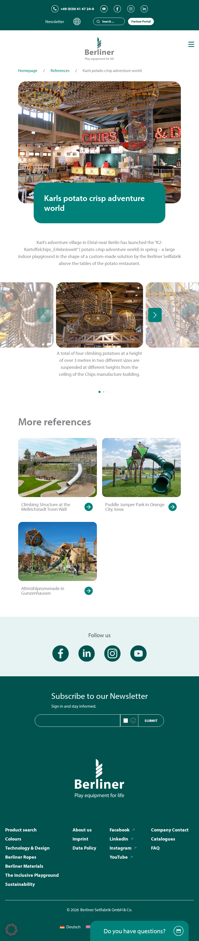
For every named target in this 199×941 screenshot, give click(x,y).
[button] (11, 929)
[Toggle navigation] (191, 44)
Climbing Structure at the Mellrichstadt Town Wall (45, 506)
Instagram (120, 848)
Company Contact (170, 830)
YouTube (119, 857)
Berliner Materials (24, 866)
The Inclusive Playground (32, 875)
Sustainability (20, 884)
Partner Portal (141, 21)
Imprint (80, 839)
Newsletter (54, 21)
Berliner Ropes (20, 857)
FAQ (155, 848)
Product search (21, 830)
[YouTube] (104, 8)
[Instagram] (130, 8)
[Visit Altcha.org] (133, 720)
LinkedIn (119, 839)
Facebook (120, 830)
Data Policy (84, 848)
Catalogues (163, 839)
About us (82, 830)
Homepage (27, 70)
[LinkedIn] (144, 8)
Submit (151, 720)
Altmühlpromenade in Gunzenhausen (42, 590)
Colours (13, 839)
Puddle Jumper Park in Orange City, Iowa (135, 506)
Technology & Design (27, 848)
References (60, 70)
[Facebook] (117, 8)
